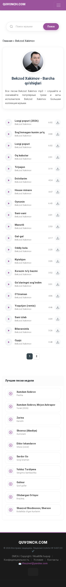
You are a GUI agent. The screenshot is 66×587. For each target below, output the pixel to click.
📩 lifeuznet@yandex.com (33, 563)
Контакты (53, 559)
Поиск (51, 26)
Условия (38, 559)
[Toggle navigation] (58, 5)
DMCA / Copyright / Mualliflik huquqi (31, 556)
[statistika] (33, 572)
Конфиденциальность (16, 559)
